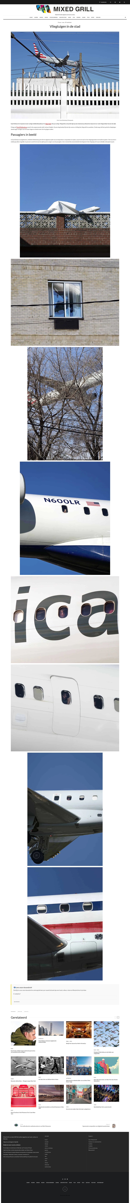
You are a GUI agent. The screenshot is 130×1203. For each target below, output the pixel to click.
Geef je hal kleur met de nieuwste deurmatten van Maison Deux (18, 1150)
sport (92, 17)
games (83, 17)
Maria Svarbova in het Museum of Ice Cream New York (23, 1113)
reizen (46, 17)
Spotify (16, 1142)
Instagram (11, 1142)
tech (88, 17)
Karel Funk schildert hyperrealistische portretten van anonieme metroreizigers (23, 1051)
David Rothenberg (22, 127)
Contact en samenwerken (95, 1141)
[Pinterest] (115, 2)
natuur (46, 1162)
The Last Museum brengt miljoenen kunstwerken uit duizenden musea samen (21, 1152)
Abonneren (17, 1001)
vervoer (98, 17)
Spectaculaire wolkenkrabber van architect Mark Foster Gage (78, 1081)
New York (48, 124)
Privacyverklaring (93, 1148)
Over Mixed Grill (93, 1139)
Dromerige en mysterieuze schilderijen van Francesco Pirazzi (17, 1147)
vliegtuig (26, 1011)
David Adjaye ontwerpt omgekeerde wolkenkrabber (47, 1041)
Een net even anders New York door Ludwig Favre (78, 1109)
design (41, 17)
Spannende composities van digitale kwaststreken (96, 1125)
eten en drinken (54, 17)
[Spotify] (119, 2)
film (74, 17)
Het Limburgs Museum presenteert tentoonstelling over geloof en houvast (20, 1156)
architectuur (62, 17)
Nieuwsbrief (92, 1150)
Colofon (90, 1143)
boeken (78, 17)
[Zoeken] (124, 2)
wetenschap (48, 1166)
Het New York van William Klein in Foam (48, 1079)
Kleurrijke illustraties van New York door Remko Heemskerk (106, 1080)
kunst (31, 17)
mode (69, 17)
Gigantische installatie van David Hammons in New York (51, 1107)
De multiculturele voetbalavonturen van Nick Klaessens (35, 1125)
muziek (36, 17)
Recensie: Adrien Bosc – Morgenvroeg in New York (23, 1081)
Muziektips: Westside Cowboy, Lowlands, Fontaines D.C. (16, 1154)
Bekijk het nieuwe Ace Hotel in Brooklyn (76, 1043)
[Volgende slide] (118, 1017)
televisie (47, 1164)
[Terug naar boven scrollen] (65, 1189)
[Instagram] (110, 2)
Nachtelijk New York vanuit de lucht (102, 1107)
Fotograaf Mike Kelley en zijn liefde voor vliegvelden (104, 1052)
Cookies (91, 1146)
